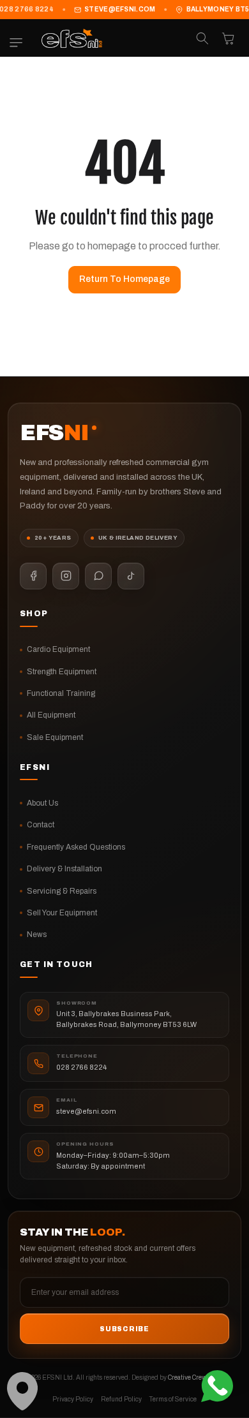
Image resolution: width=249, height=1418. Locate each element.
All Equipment (51, 715)
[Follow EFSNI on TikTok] (130, 576)
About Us (42, 803)
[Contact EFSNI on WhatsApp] (98, 576)
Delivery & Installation (64, 868)
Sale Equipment (55, 737)
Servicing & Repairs (61, 891)
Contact (40, 824)
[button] (19, 42)
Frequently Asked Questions (76, 847)
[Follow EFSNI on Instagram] (65, 576)
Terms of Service (173, 1399)
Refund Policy (121, 1399)
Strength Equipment (61, 671)
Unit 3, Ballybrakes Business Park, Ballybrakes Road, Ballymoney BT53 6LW (126, 1019)
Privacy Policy (72, 1399)
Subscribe (124, 1329)
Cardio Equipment (58, 649)
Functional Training (61, 693)
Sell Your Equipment (62, 912)
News (37, 934)
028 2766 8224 (81, 1067)
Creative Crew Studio (197, 1377)
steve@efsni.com (120, 9)
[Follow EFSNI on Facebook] (33, 576)
